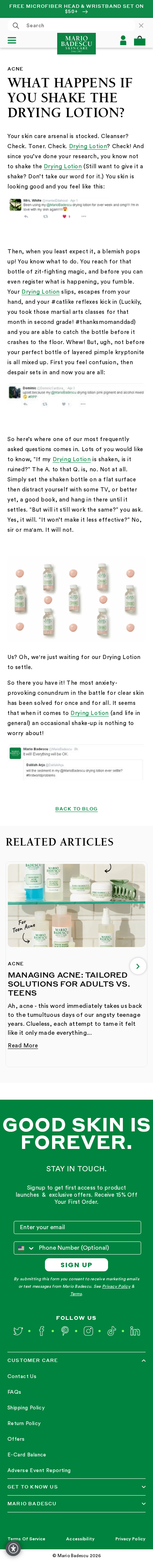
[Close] (145, 25)
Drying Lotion (41, 292)
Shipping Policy (26, 1408)
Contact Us (21, 1376)
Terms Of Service (26, 1539)
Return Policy (23, 1423)
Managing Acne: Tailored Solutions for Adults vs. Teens (69, 983)
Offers (16, 1439)
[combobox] (71, 25)
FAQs (14, 1392)
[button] (140, 40)
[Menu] (15, 40)
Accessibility (80, 1539)
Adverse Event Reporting (39, 1470)
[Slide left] (15, 966)
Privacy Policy (116, 1286)
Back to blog (76, 809)
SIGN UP (77, 1264)
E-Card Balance (26, 1455)
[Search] (16, 25)
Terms (76, 1294)
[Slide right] (138, 966)
